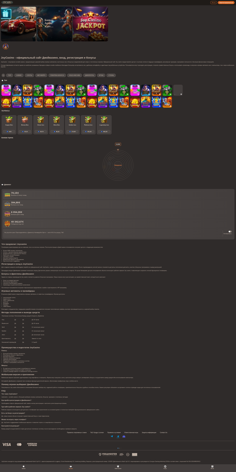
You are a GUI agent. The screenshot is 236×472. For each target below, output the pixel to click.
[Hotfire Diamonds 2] (178, 90)
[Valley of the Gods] (17, 102)
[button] (58, 75)
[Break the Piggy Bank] (6, 102)
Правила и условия (114, 432)
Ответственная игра (131, 432)
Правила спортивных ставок (77, 432)
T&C (62, 232)
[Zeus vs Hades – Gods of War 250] (38, 102)
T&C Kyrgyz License (97, 432)
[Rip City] (38, 90)
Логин (214, 2)
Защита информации (149, 432)
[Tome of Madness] (17, 90)
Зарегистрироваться (226, 2)
